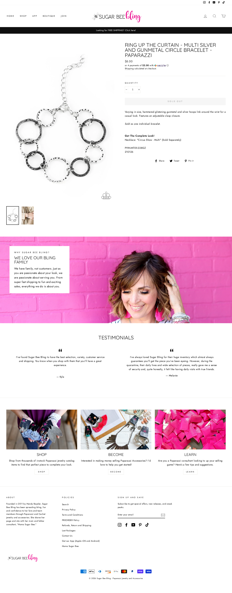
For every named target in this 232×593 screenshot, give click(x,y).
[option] (116, 30)
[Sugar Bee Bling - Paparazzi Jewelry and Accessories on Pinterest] (140, 525)
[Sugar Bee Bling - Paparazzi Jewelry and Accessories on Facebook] (126, 525)
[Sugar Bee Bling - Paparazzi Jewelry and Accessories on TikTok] (147, 525)
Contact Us (67, 535)
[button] (175, 65)
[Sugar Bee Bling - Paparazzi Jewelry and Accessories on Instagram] (120, 525)
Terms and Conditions (72, 514)
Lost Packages (68, 530)
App (34, 15)
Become (116, 471)
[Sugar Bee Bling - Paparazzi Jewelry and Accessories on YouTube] (133, 525)
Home (10, 15)
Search (65, 504)
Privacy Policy (69, 509)
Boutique (49, 15)
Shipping (129, 68)
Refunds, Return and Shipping (76, 525)
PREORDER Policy (70, 520)
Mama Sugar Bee (70, 546)
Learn (190, 471)
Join (64, 15)
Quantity (131, 83)
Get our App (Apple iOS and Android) (81, 540)
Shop (23, 15)
